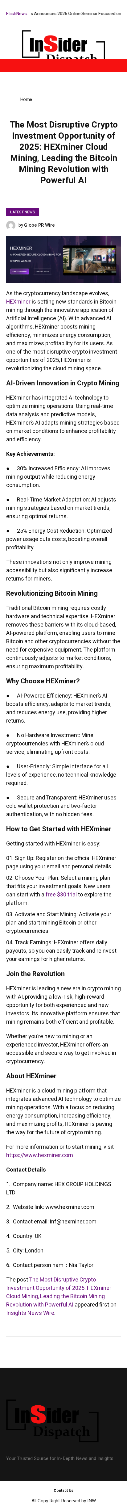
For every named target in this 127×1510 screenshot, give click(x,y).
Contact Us (63, 1490)
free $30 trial (60, 895)
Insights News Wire (30, 1313)
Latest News (22, 212)
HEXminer (18, 302)
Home (26, 99)
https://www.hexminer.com (39, 1155)
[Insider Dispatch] (63, 49)
